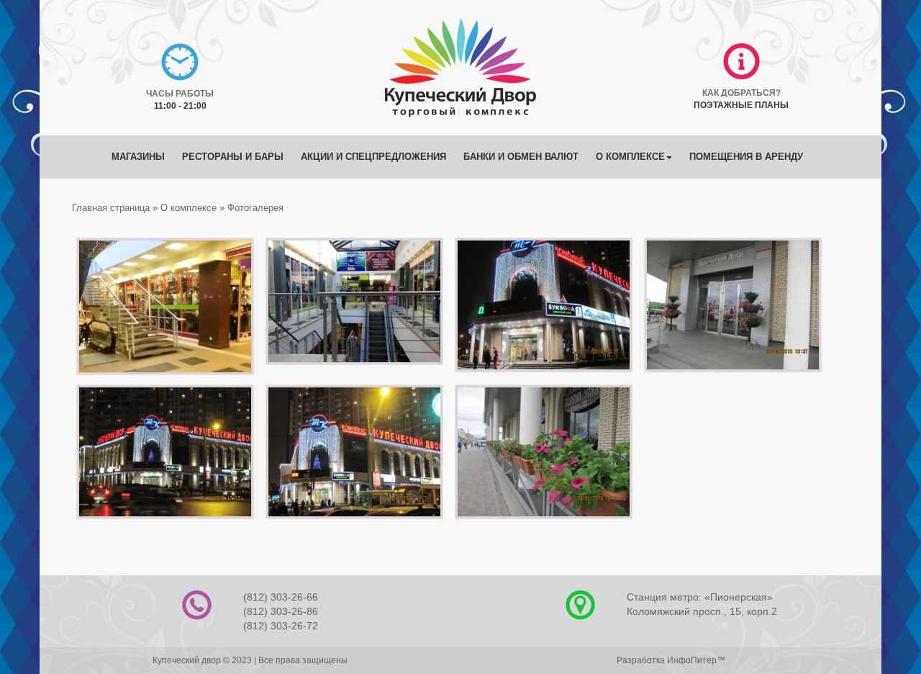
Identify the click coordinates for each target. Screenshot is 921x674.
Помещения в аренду (746, 156)
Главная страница (111, 207)
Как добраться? (741, 93)
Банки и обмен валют (521, 156)
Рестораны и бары (232, 156)
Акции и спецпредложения (373, 156)
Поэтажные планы (741, 105)
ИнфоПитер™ (696, 660)
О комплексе (630, 156)
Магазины (138, 156)
